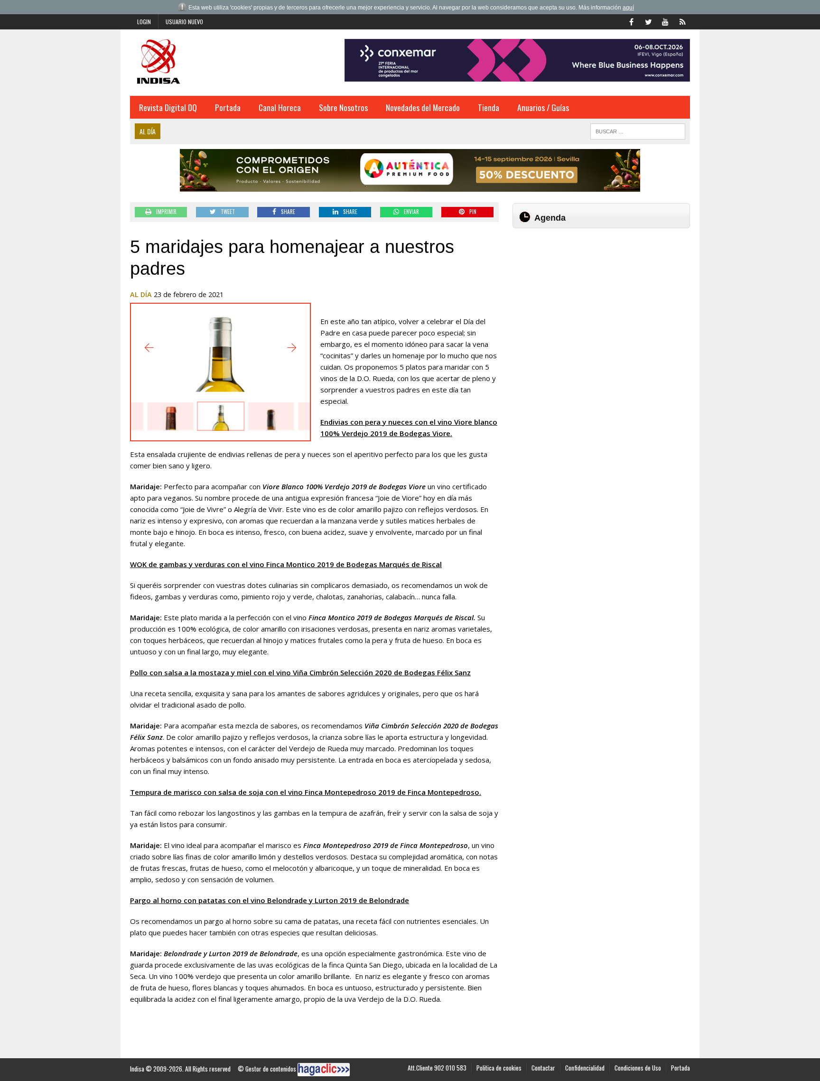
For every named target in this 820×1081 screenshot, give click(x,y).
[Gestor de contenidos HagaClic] (324, 1069)
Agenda (550, 218)
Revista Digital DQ (168, 107)
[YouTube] (665, 21)
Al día (141, 294)
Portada (228, 107)
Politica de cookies (499, 1067)
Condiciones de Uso (638, 1067)
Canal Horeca (280, 107)
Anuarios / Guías (543, 107)
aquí (628, 7)
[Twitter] (648, 21)
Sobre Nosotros (343, 107)
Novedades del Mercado (423, 107)
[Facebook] (631, 21)
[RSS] (682, 21)
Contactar (543, 1067)
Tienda (488, 107)
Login (144, 22)
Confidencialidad (585, 1067)
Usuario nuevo (184, 22)
